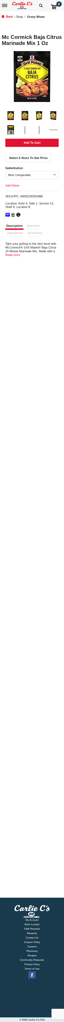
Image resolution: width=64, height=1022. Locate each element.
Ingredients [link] (15, 233)
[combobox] (32, 175)
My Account (32, 919)
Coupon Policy (32, 942)
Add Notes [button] (12, 185)
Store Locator (32, 924)
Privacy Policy (32, 964)
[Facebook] (32, 975)
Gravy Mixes (36, 16)
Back (9, 16)
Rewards (32, 933)
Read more (12, 255)
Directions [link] (35, 233)
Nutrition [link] (33, 226)
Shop (19, 16)
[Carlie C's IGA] (22, 4)
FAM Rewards (32, 928)
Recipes (32, 955)
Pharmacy (32, 951)
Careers (32, 946)
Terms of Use (32, 968)
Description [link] (14, 226)
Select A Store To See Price (28, 158)
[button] (10, 115)
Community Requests (32, 959)
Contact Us (32, 937)
